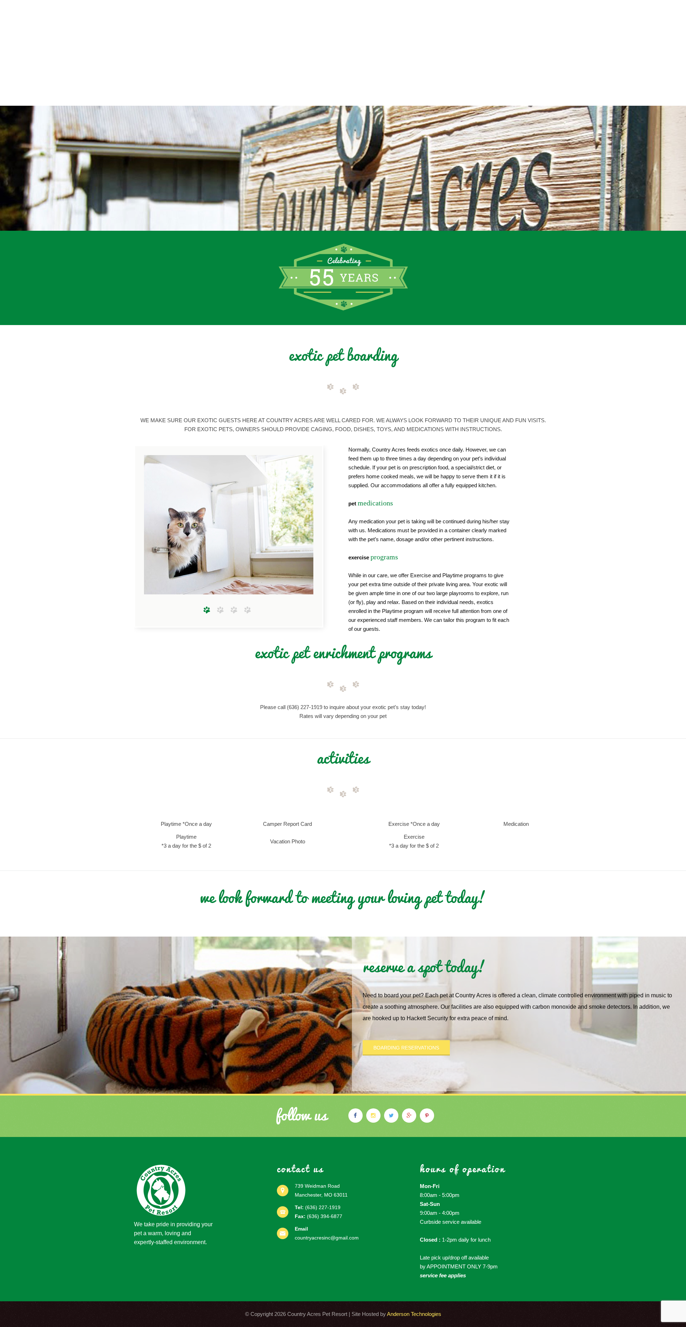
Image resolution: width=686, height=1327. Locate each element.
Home (153, 95)
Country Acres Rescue (512, 95)
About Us (185, 95)
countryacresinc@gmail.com (327, 1238)
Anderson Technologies (414, 1314)
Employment (412, 95)
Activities (369, 95)
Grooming (329, 95)
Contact (454, 95)
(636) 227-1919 (322, 1207)
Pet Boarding (229, 95)
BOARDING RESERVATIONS (406, 1048)
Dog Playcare (283, 95)
